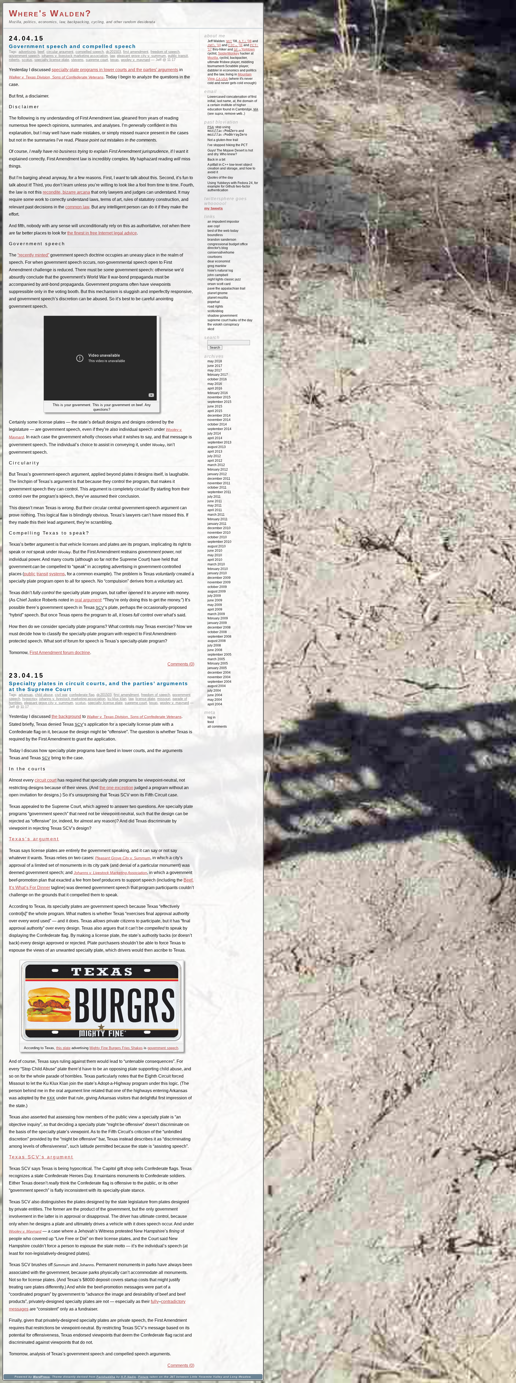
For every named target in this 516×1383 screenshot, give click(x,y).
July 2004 (214, 690)
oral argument (88, 600)
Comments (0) (180, 664)
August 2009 (216, 591)
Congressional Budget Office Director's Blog (227, 246)
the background (66, 716)
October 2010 (217, 537)
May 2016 (214, 384)
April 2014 (214, 438)
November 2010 (219, 533)
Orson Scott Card (219, 284)
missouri (163, 699)
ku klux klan (117, 699)
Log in (211, 717)
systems (57, 574)
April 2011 (214, 510)
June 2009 (214, 600)
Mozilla (212, 58)
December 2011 (218, 479)
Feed (210, 722)
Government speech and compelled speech (72, 46)
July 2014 (214, 433)
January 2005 (217, 668)
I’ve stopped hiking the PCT (227, 145)
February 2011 (217, 519)
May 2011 (214, 505)
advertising (27, 52)
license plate (145, 699)
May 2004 (214, 700)
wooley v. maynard (135, 60)
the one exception (116, 787)
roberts (14, 60)
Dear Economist (218, 261)
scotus (27, 60)
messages (18, 1309)
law (112, 56)
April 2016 (214, 388)
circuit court (45, 780)
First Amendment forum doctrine (60, 652)
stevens (77, 60)
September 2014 (219, 429)
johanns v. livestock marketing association (75, 56)
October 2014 (217, 424)
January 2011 (217, 524)
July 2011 (214, 497)
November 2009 (219, 582)
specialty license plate (51, 60)
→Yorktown (244, 49)
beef (41, 52)
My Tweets (213, 208)
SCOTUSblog (215, 311)
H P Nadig (128, 1376)
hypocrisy (29, 699)
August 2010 (216, 546)
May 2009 (214, 605)
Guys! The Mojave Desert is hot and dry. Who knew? (230, 152)
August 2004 (216, 686)
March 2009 (216, 614)
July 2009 (214, 596)
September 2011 (219, 492)
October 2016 (217, 379)
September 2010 (219, 542)
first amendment (135, 52)
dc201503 (113, 52)
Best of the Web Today (222, 231)
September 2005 (219, 654)
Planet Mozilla (217, 297)
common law (77, 207)
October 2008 (217, 632)
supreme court (97, 60)
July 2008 (214, 645)
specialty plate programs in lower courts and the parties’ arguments (115, 69)
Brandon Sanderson (221, 239)
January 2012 (217, 474)
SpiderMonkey (228, 53)
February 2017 (217, 375)
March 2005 (216, 659)
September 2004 (219, 682)
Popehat (213, 302)
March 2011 (216, 515)
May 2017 (214, 370)
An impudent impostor (223, 221)
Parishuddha (105, 1376)
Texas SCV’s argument (41, 1157)
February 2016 (217, 393)
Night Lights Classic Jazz (224, 279)
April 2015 (214, 411)
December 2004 (219, 672)
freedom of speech (165, 52)
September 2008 (219, 636)
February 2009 (217, 618)
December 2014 (219, 415)
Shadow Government (222, 315)
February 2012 (217, 469)
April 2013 (214, 451)
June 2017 (214, 366)
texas (114, 60)
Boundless (215, 235)
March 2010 (216, 564)
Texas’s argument (34, 839)
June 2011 (214, 501)
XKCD (210, 329)
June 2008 (214, 650)
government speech (24, 56)
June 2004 (214, 695)
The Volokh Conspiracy (223, 324)
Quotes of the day (220, 177)
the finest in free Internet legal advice (102, 233)
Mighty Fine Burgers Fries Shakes (116, 1048)
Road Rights (215, 306)
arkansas (26, 695)
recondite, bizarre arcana (66, 192)
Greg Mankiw (216, 266)
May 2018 (214, 361)
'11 (235, 45)
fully (155, 1301)
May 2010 (214, 555)
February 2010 (217, 569)
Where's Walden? (50, 13)
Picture (143, 1376)
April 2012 (214, 461)
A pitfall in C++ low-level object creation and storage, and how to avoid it (231, 168)
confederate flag (81, 695)
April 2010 (214, 560)
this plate (63, 1048)
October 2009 (217, 587)
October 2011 (217, 487)
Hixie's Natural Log (220, 270)
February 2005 (217, 663)
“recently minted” (33, 255)
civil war (61, 695)
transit (42, 574)
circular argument (59, 52)
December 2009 (219, 578)
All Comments (217, 726)
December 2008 (219, 627)
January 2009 (217, 623)
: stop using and (227, 130)
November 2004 (219, 677)
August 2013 (216, 447)
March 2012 (216, 465)
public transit (178, 56)
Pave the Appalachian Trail (226, 288)
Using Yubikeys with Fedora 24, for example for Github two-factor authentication (232, 186)
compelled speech (90, 52)
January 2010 (217, 573)
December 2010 (219, 528)
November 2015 (219, 397)
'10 (214, 45)
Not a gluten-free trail (222, 140)
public (29, 574)
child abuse (44, 695)
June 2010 (214, 551)
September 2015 (219, 402)
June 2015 (214, 406)
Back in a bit (216, 159)
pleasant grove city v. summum (141, 56)
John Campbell (217, 275)
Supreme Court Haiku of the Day (229, 320)
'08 (245, 41)
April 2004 (214, 704)
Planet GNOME (217, 293)
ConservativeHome (220, 252)
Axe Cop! (213, 226)
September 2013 (219, 442)
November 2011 (218, 483)
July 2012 (214, 456)
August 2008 (216, 641)
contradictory (173, 1301)
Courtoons (214, 257)
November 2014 (219, 420)
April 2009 (214, 609)
